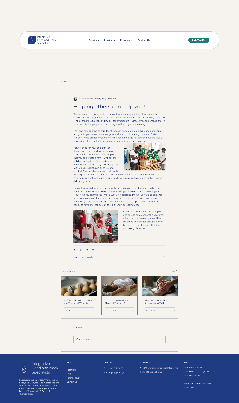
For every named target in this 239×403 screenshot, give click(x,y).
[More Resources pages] (133, 40)
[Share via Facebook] (74, 249)
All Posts (64, 82)
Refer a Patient (73, 378)
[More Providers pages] (116, 40)
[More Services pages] (100, 40)
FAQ (69, 374)
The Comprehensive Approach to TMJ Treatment (156, 302)
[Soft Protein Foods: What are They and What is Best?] (79, 286)
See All (175, 271)
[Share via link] (93, 249)
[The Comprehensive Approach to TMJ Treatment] (160, 286)
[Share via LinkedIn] (87, 249)
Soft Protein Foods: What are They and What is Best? (78, 302)
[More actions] (164, 98)
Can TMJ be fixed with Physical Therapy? (117, 302)
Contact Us (72, 382)
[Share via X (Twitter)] (81, 249)
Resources (71, 370)
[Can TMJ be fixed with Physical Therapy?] (120, 286)
